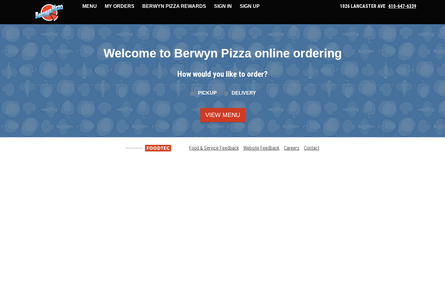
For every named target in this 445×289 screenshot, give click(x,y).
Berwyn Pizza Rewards (174, 6)
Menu (89, 6)
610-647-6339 (402, 6)
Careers (291, 148)
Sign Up (250, 6)
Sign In (223, 6)
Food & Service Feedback (214, 148)
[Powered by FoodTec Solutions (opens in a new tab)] (148, 148)
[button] (49, 12)
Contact (311, 148)
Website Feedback (261, 148)
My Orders (119, 6)
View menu (222, 115)
